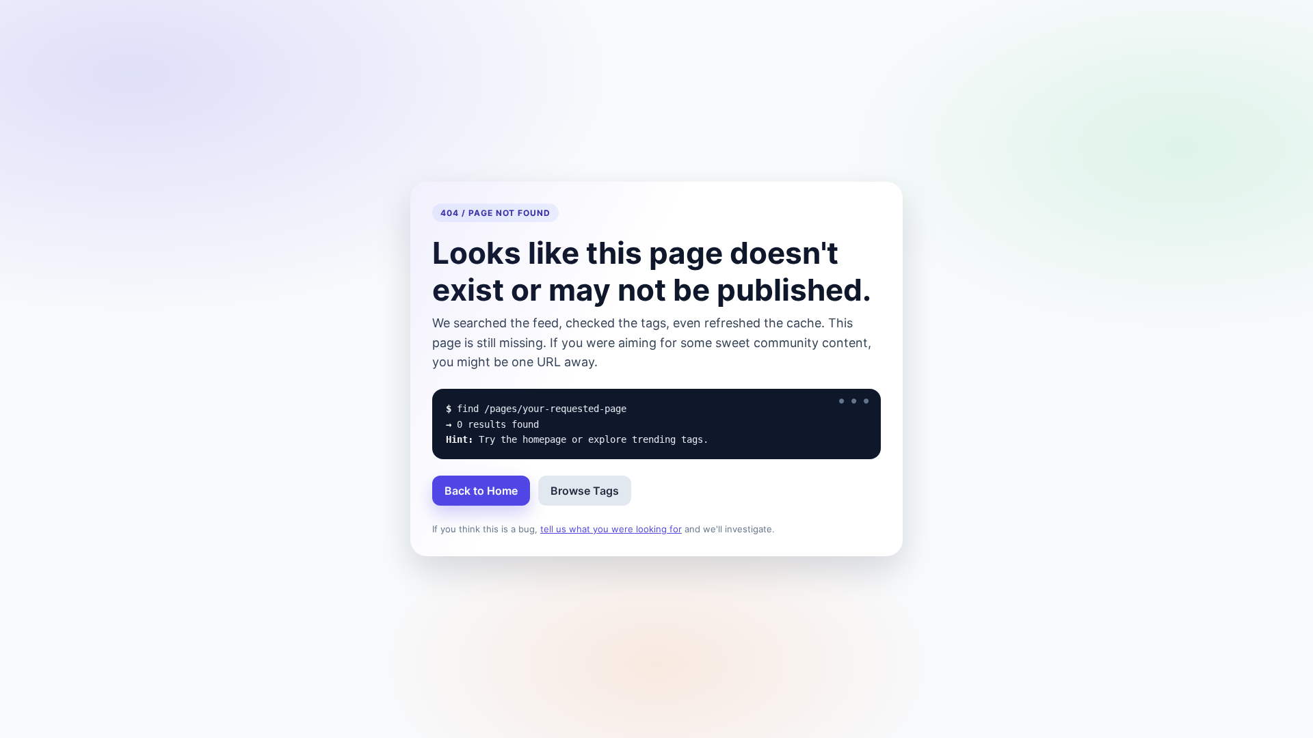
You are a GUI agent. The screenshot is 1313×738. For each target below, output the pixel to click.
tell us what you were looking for (611, 528)
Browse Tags (585, 490)
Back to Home (481, 490)
